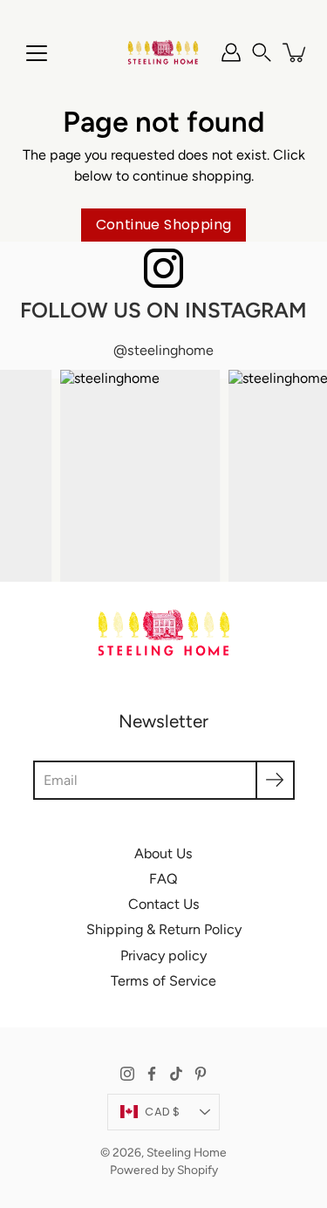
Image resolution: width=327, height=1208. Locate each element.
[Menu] (36, 53)
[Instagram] (127, 1074)
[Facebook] (152, 1074)
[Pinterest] (200, 1074)
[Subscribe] (275, 780)
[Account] (231, 52)
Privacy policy (163, 955)
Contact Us (164, 904)
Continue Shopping (164, 225)
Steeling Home (186, 1152)
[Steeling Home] (163, 52)
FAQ (163, 878)
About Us (163, 853)
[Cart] (296, 52)
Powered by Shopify (164, 1170)
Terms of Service (163, 981)
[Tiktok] (176, 1074)
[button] (261, 52)
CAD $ (162, 1111)
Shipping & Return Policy (164, 929)
